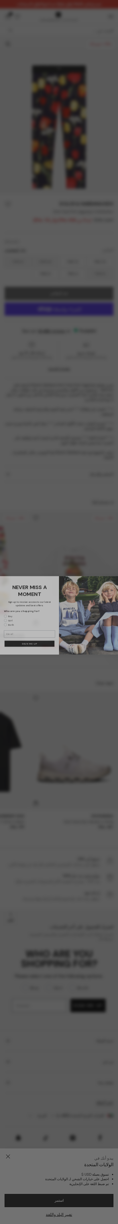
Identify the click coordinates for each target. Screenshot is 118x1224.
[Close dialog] (114, 576)
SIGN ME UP (29, 640)
